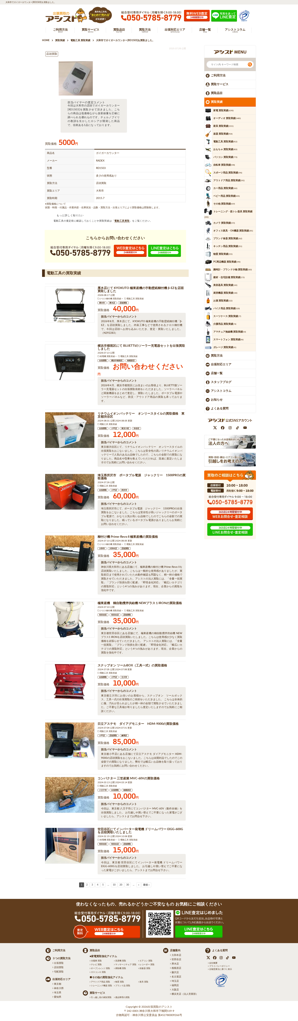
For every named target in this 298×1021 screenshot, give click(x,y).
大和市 (102, 548)
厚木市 (102, 303)
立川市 (124, 677)
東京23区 (125, 428)
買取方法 (217, 355)
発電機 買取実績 (107, 356)
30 (127, 885)
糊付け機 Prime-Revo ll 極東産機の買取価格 (128, 536)
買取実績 (217, 101)
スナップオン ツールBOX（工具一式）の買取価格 (132, 665)
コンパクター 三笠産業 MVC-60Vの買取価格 (129, 778)
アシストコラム (221, 390)
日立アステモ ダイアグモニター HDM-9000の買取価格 (138, 723)
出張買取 (103, 361)
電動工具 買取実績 (135, 299)
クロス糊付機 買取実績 (110, 299)
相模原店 (131, 361)
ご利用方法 (218, 75)
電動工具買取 (122, 221)
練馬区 (124, 736)
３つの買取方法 (61, 958)
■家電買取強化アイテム (103, 956)
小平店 (114, 428)
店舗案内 (175, 950)
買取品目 (217, 93)
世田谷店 (115, 615)
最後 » (146, 885)
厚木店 (112, 303)
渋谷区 (136, 428)
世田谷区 (103, 615)
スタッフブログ (221, 382)
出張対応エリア (221, 364)
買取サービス (220, 84)
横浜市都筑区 (117, 361)
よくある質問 (220, 408)
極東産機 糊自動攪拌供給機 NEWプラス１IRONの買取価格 (140, 603)
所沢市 (124, 490)
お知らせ (217, 399)
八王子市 (103, 790)
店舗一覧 (217, 373)
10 (114, 885)
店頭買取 (123, 303)
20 (121, 885)
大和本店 (113, 548)
